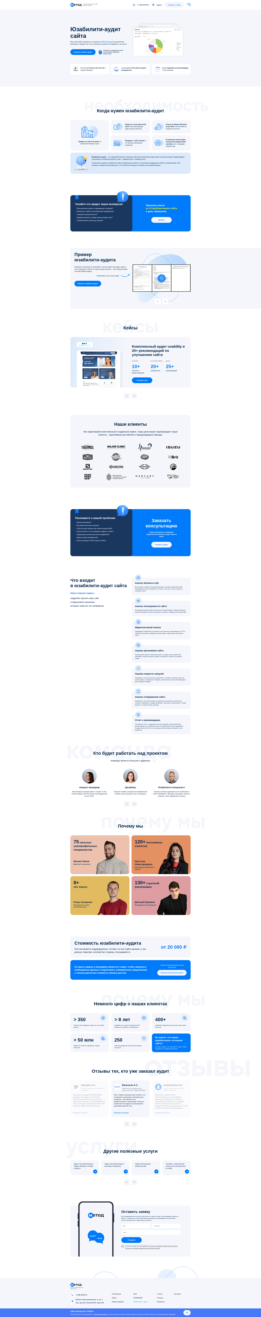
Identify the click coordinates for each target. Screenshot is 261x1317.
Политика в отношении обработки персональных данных (142, 1248)
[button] (158, 302)
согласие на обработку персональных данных (163, 1246)
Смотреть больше (80, 1113)
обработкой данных (100, 1314)
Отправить (132, 1240)
